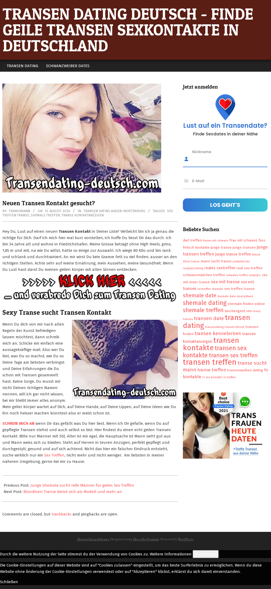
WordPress (185, 539)
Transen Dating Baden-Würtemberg (114, 211)
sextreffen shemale (210, 289)
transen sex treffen (233, 355)
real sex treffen (249, 268)
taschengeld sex (238, 311)
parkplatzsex (241, 261)
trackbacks (61, 514)
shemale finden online (246, 304)
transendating (214, 327)
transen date (209, 318)
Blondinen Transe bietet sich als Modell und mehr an (72, 491)
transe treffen (211, 369)
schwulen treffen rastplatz (243, 275)
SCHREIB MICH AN (18, 423)
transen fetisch (234, 327)
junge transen (244, 247)
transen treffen (210, 362)
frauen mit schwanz (215, 240)
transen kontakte (211, 344)
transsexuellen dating (245, 370)
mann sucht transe (216, 261)
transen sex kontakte (215, 351)
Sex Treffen (54, 455)
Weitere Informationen (171, 554)
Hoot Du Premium (146, 539)
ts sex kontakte (212, 377)
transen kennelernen (218, 333)
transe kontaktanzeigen (82, 215)
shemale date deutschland (235, 296)
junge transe (221, 247)
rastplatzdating (193, 268)
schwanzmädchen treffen (204, 275)
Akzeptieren (205, 554)
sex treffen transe (239, 288)
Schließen (9, 581)
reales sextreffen (219, 268)
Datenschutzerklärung (93, 539)
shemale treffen (45, 215)
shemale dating (205, 303)
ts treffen (230, 377)
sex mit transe (225, 281)
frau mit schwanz (243, 240)
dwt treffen (192, 240)
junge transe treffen (233, 254)
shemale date (199, 295)
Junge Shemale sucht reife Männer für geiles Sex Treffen (82, 485)
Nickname (201, 151)
